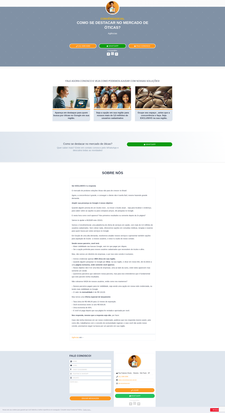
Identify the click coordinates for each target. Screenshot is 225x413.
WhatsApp (113, 46)
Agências (75, 337)
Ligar (135, 390)
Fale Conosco (143, 46)
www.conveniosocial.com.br (127, 380)
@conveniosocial (124, 383)
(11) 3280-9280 (84, 46)
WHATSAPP (135, 396)
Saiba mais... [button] (87, 410)
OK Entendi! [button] (216, 410)
